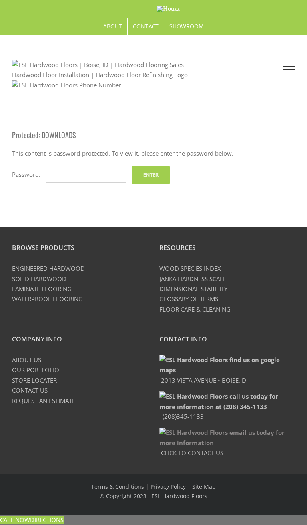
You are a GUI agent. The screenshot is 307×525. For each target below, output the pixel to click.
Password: (27, 174)
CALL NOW (15, 520)
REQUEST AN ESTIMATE (43, 401)
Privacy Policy (168, 486)
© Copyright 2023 (124, 496)
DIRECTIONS (47, 520)
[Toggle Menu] (289, 69)
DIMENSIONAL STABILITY (193, 289)
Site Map (204, 486)
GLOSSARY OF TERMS (188, 299)
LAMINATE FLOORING (42, 289)
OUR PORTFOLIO (35, 370)
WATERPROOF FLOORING (47, 299)
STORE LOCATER (34, 380)
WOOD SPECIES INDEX (190, 268)
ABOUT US (26, 360)
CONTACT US (30, 390)
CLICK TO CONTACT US (191, 453)
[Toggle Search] (255, 69)
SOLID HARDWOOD (39, 279)
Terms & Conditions (117, 486)
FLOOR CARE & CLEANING (195, 309)
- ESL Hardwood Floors (177, 496)
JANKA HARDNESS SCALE (192, 279)
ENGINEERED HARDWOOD (48, 268)
